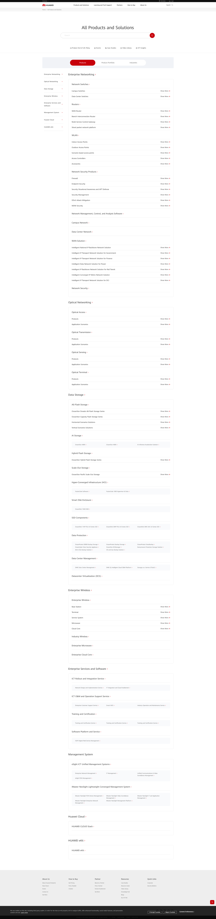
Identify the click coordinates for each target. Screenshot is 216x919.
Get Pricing (71, 883)
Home (44, 9)
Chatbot (71, 888)
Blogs (122, 894)
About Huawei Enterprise (49, 883)
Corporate (150, 883)
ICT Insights (142, 48)
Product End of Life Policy (81, 48)
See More (44, 894)
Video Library (127, 48)
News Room (45, 886)
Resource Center (125, 886)
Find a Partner (98, 886)
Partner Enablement (100, 888)
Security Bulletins (151, 886)
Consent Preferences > (186, 911)
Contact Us (45, 891)
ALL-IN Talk (124, 897)
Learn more (24, 912)
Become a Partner (99, 883)
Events (98, 48)
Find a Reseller (72, 886)
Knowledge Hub (125, 891)
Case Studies (111, 48)
